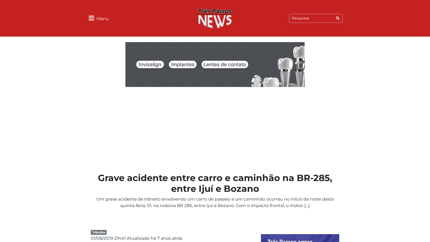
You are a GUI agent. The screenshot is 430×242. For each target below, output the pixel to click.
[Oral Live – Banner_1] (215, 65)
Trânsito (98, 232)
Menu (103, 18)
